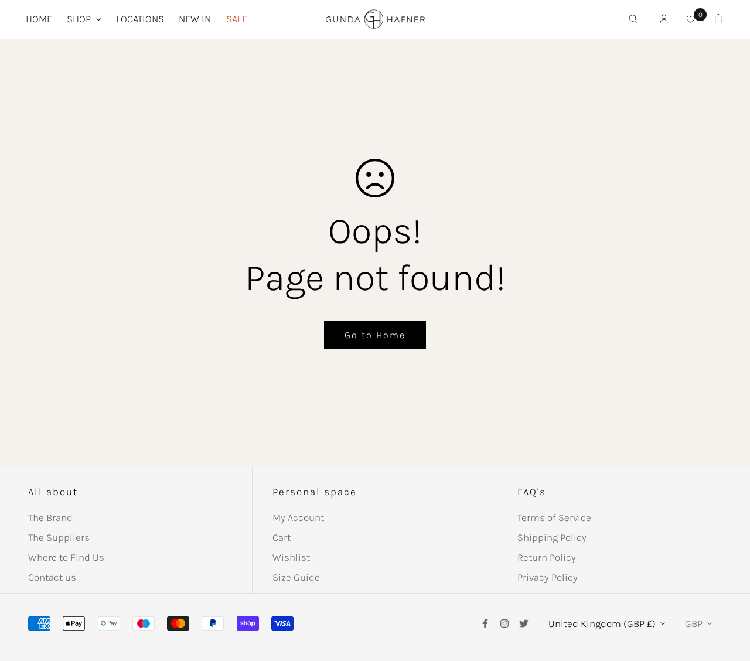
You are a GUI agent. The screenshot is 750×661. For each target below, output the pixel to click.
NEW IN (195, 19)
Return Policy (546, 557)
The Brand (50, 517)
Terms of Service (554, 517)
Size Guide (296, 577)
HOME (39, 19)
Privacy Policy (547, 577)
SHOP (79, 19)
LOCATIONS (140, 19)
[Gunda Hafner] (375, 19)
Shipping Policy (552, 537)
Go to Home (375, 334)
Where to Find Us (66, 557)
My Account (298, 517)
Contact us (52, 577)
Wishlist (291, 557)
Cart (281, 537)
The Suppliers (59, 537)
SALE (236, 19)
